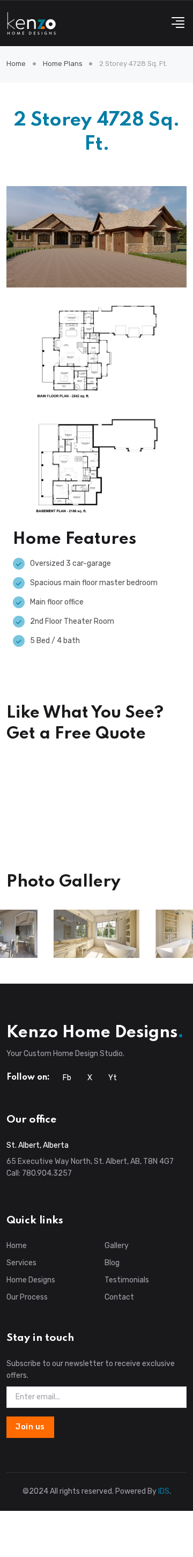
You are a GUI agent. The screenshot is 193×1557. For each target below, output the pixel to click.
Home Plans (63, 64)
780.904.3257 (47, 1173)
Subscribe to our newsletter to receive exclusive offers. (90, 1369)
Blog (112, 1262)
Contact (119, 1297)
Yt (112, 1077)
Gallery (117, 1245)
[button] (175, 23)
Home (16, 64)
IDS (163, 1491)
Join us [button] (30, 1426)
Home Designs (30, 1280)
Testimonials (127, 1280)
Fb (67, 1077)
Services (21, 1262)
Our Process (27, 1297)
